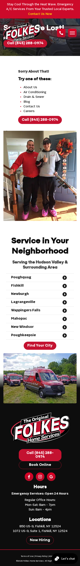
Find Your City (40, 346)
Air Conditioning (34, 92)
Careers (29, 111)
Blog (26, 102)
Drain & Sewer (33, 97)
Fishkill (17, 286)
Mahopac (19, 319)
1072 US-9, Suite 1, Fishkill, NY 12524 (40, 531)
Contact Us (31, 106)
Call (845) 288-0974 (40, 120)
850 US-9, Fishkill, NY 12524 (40, 526)
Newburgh (20, 294)
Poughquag (21, 277)
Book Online (40, 465)
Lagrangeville (23, 302)
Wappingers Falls (25, 310)
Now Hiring (40, 540)
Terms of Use (27, 556)
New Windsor (22, 327)
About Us (30, 87)
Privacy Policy (41, 556)
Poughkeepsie (23, 335)
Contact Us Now (40, 14)
